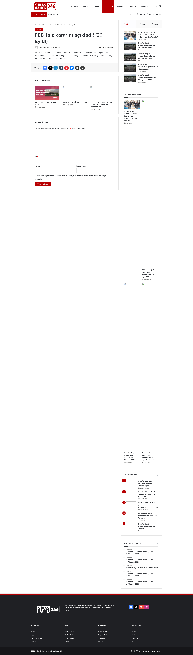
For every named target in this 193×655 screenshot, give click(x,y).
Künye (33, 642)
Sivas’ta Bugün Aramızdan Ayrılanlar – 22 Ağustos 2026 (147, 56)
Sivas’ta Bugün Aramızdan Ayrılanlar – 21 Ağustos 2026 (148, 66)
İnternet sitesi (81, 166)
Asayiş (85, 6)
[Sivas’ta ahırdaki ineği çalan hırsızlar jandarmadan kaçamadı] (130, 505)
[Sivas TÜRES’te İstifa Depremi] (75, 93)
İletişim (67, 642)
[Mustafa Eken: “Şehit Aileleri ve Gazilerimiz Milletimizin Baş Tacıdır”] (130, 35)
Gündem (120, 6)
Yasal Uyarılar (69, 638)
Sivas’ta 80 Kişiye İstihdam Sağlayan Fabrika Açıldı (145, 483)
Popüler (143, 24)
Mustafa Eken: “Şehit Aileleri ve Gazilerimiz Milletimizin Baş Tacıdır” (148, 34)
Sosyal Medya (103, 635)
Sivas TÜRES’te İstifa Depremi (75, 102)
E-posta (38, 166)
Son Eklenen (128, 24)
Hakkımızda (35, 631)
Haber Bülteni (103, 631)
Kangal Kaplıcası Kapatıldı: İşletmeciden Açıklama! (147, 515)
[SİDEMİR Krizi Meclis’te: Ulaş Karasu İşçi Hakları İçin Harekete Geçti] (102, 93)
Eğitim (96, 6)
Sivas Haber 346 (44, 47)
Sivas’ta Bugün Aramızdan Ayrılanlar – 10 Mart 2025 (147, 526)
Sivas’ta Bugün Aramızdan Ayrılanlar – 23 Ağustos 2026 (147, 45)
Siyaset (143, 6)
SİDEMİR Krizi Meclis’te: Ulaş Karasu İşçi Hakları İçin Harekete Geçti (101, 104)
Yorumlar (155, 24)
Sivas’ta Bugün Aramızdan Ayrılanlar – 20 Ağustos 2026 (147, 77)
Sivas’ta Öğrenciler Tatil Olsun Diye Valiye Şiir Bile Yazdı (148, 494)
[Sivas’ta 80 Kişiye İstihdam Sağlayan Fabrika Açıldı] (130, 484)
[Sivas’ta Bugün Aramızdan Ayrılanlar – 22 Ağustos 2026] (130, 57)
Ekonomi (107, 6)
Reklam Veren (69, 631)
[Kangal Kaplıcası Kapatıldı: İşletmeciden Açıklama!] (130, 516)
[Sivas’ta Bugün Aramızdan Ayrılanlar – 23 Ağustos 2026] (130, 46)
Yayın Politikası (36, 635)
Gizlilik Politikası (36, 638)
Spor (154, 6)
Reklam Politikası (71, 635)
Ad (36, 157)
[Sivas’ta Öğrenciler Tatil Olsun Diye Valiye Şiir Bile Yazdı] (130, 495)
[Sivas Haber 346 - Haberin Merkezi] (45, 6)
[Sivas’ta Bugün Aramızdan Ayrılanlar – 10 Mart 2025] (130, 527)
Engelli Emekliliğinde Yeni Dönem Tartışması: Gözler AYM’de (68, 14)
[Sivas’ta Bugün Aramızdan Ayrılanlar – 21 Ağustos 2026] (130, 67)
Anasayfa (74, 6)
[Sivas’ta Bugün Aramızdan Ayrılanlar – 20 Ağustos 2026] (130, 78)
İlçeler (132, 6)
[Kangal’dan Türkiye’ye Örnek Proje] (47, 93)
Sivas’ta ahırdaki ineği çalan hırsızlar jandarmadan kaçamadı (148, 505)
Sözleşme (101, 638)
